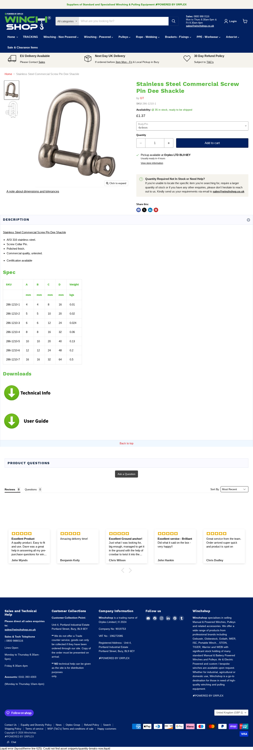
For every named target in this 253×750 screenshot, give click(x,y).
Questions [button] (31, 489)
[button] (123, 570)
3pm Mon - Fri (124, 62)
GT (142, 98)
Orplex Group (73, 724)
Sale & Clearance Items (22, 47)
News (59, 724)
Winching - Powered (97, 36)
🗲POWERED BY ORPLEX (19, 736)
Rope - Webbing (147, 36)
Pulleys (124, 36)
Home (11, 36)
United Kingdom (229, 712)
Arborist (232, 36)
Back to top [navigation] (126, 443)
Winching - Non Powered (60, 36)
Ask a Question (126, 474)
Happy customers (106, 728)
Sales (42, 62)
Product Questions (29, 463)
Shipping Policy (13, 728)
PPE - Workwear (208, 36)
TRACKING (30, 36)
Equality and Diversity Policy (36, 724)
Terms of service (34, 728)
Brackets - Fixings (177, 36)
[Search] (174, 21)
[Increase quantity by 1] (168, 143)
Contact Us (11, 724)
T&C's (210, 62)
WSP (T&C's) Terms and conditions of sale (70, 728)
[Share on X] (144, 210)
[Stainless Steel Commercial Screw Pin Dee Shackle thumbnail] (11, 90)
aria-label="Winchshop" (28, 21)
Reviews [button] (10, 489)
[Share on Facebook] (138, 210)
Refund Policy (91, 724)
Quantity (141, 135)
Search (107, 724)
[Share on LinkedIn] (150, 210)
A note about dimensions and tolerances (32, 191)
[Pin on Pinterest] (156, 210)
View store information (152, 163)
